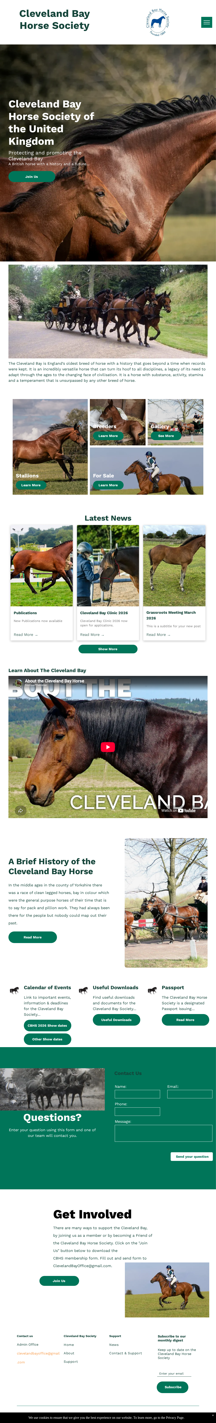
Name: (120, 1086)
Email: (173, 1086)
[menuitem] (84, 1345)
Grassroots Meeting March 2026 (171, 615)
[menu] (206, 22)
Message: (123, 1121)
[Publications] (42, 565)
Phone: (121, 1104)
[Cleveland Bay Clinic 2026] (108, 565)
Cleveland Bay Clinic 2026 (104, 613)
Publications (25, 613)
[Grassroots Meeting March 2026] (174, 565)
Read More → (26, 634)
